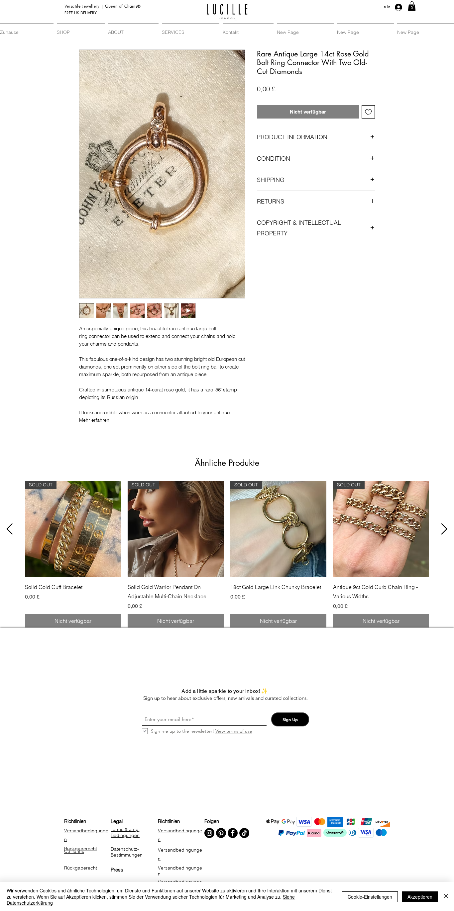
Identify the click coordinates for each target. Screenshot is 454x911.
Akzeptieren (419, 896)
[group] (227, 554)
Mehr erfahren (94, 420)
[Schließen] (446, 896)
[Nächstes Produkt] (444, 528)
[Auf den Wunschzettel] (368, 112)
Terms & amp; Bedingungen (125, 832)
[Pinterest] (221, 833)
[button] (412, 6)
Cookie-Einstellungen (370, 896)
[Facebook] (233, 833)
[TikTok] (244, 833)
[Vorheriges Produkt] (9, 528)
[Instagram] (209, 833)
